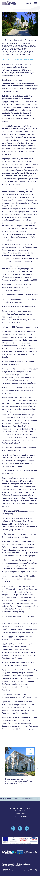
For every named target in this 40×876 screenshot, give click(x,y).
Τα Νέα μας (28, 59)
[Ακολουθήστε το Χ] (13, 828)
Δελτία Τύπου (17, 59)
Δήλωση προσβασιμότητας (11, 866)
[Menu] (35, 3)
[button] (37, 769)
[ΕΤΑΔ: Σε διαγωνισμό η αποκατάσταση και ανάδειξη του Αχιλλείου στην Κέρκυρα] (20, 761)
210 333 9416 (21, 811)
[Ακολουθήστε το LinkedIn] (20, 828)
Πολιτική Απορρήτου (9, 864)
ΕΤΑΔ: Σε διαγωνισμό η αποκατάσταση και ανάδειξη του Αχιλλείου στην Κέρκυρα (18, 781)
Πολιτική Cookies (25, 864)
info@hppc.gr (20, 813)
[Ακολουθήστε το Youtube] (26, 828)
